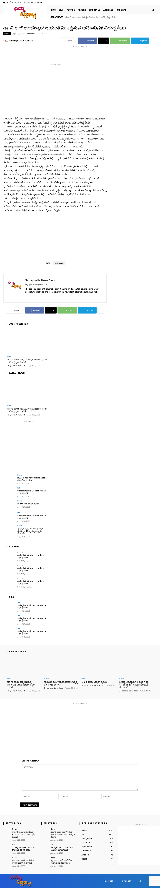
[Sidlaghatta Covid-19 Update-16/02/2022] (11, 568)
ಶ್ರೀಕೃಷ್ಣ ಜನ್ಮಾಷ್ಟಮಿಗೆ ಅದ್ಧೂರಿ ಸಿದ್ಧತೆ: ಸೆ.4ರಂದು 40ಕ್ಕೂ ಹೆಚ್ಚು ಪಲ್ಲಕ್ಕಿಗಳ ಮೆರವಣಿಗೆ (30, 531)
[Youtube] (155, 3)
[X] (151, 3)
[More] (153, 41)
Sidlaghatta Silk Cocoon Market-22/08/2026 (23, 848)
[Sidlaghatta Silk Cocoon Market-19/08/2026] (11, 631)
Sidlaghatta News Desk (22, 41)
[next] (155, 17)
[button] (153, 10)
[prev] (150, 17)
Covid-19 (21, 552)
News (7, 34)
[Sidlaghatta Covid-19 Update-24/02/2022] (11, 555)
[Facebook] (143, 3)
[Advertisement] (39, 53)
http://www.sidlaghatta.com (36, 285)
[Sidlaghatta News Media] (25, 12)
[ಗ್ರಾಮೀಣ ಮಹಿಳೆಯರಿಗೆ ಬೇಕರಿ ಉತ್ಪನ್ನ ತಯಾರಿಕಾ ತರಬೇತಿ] (11, 478)
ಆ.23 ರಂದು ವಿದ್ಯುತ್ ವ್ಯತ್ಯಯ (28, 504)
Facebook (108, 881)
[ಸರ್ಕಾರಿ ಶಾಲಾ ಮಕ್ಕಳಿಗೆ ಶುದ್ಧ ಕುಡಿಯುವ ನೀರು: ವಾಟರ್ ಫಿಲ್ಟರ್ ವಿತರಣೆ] (28, 341)
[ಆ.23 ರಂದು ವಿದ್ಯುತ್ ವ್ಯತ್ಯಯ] (11, 504)
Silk (18, 488)
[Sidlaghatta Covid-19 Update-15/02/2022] (11, 581)
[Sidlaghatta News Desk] (6, 40)
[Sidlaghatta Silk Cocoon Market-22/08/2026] (6, 847)
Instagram (126, 881)
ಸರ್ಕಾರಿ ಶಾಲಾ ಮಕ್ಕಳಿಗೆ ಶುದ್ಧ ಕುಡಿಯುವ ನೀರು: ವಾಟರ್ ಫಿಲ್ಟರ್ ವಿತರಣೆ (91, 17)
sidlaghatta (59, 263)
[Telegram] (35, 296)
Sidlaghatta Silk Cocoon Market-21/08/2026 (32, 606)
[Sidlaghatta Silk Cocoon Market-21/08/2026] (11, 491)
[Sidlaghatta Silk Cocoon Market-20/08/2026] (11, 516)
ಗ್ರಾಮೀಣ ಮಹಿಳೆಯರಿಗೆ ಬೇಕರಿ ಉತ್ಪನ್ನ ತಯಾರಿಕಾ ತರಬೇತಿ (31, 479)
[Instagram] (147, 3)
